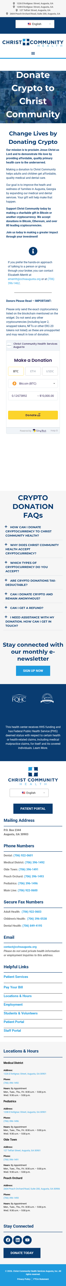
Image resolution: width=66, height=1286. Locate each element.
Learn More (40, 748)
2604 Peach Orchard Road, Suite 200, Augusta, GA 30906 (32, 1188)
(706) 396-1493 (34, 876)
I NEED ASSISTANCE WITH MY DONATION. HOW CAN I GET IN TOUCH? (29, 621)
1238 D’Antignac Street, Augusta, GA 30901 (25, 1112)
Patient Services (16, 977)
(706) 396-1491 (28, 869)
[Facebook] (8, 1240)
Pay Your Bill (13, 987)
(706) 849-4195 (32, 925)
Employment (13, 1005)
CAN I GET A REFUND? (26, 608)
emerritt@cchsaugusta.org (24, 279)
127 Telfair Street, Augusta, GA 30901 (22, 1150)
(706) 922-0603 (31, 911)
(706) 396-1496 (28, 883)
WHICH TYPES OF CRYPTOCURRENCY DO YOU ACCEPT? (26, 567)
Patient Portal (14, 1022)
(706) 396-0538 (37, 918)
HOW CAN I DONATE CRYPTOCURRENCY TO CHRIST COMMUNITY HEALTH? (28, 531)
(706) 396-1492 (35, 862)
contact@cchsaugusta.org (20, 947)
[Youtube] (27, 1240)
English (36, 24)
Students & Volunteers (21, 1013)
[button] (33, 53)
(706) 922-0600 (27, 890)
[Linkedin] (17, 1240)
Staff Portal (12, 1031)
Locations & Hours (18, 996)
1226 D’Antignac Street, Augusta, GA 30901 (25, 1073)
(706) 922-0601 (23, 855)
